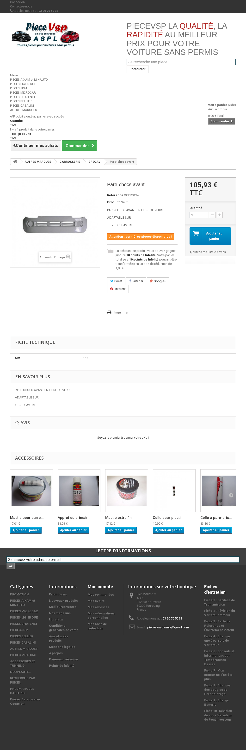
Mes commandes (101, 594)
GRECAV (94, 161)
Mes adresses (98, 607)
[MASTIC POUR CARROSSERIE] (31, 490)
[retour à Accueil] (15, 162)
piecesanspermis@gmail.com (168, 627)
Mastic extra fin (118, 517)
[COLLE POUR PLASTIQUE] (174, 490)
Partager (137, 281)
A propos (56, 653)
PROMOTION (19, 594)
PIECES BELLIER (21, 101)
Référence (115, 195)
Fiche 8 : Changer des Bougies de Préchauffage (217, 690)
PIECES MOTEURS (23, 655)
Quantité (196, 208)
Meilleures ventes (62, 607)
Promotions (58, 594)
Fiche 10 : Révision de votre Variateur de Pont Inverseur (218, 715)
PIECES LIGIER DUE (23, 84)
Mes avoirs (96, 601)
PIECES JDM (18, 88)
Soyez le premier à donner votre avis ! (123, 437)
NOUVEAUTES (20, 672)
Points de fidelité (61, 665)
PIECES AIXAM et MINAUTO (29, 79)
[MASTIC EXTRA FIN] (126, 490)
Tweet (117, 281)
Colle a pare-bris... (216, 517)
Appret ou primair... (74, 517)
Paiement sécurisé (63, 659)
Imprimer (121, 312)
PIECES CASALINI (22, 105)
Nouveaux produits (63, 600)
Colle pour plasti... (168, 517)
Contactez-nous (21, 6)
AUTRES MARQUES (23, 110)
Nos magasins (60, 613)
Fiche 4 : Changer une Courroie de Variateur (217, 640)
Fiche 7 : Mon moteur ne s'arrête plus (218, 675)
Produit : (113, 202)
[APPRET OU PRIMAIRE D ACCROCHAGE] (79, 490)
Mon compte (100, 586)
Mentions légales (62, 647)
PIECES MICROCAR (23, 92)
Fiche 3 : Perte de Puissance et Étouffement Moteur (219, 626)
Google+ (159, 281)
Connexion (17, 2)
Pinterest (119, 289)
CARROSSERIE (70, 161)
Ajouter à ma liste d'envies (208, 252)
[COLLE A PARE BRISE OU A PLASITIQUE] (221, 490)
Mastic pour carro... (27, 517)
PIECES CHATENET (22, 97)
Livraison (56, 619)
